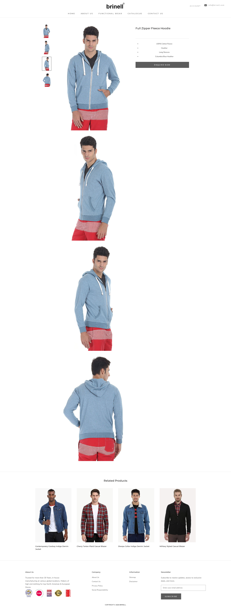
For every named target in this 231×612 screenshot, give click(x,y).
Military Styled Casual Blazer (172, 546)
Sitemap (132, 577)
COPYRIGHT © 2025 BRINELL (115, 605)
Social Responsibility (100, 590)
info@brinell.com (216, 5)
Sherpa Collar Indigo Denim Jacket (133, 546)
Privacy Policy (97, 586)
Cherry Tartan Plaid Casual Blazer (92, 546)
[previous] (29, 518)
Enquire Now (162, 65)
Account (195, 6)
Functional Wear (110, 13)
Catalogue (135, 13)
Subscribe (171, 596)
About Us (87, 13)
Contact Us (155, 13)
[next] (202, 518)
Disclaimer (133, 581)
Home (71, 13)
